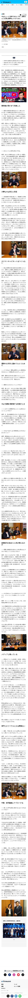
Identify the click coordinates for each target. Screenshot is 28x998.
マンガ (7, 4)
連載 (12, 4)
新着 (2, 4)
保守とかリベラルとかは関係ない (11, 64)
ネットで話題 (19, 4)
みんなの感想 (24, 14)
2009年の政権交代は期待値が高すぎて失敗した (14, 60)
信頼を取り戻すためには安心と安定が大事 (13, 62)
